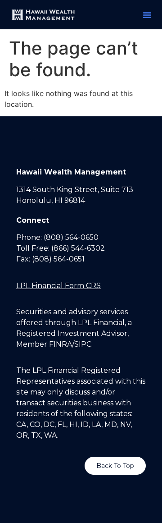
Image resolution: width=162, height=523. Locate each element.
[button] (147, 15)
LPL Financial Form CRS (58, 285)
